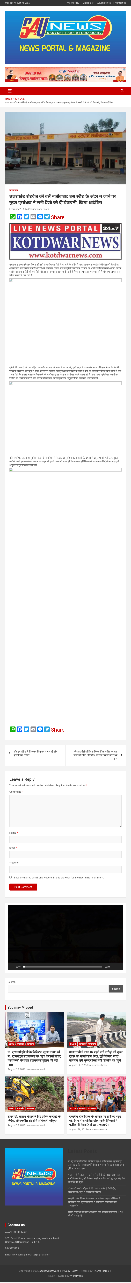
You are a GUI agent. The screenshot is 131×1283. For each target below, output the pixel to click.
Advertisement (104, 3)
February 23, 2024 (19, 209)
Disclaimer (88, 3)
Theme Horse (101, 1270)
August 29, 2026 (78, 1129)
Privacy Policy (72, 3)
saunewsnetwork (39, 209)
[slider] (62, 967)
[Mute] (113, 966)
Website (14, 862)
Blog (11, 1044)
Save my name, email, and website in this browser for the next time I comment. (59, 877)
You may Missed (20, 1007)
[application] (65, 937)
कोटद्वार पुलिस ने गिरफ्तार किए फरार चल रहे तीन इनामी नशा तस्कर (35, 753)
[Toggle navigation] (9, 91)
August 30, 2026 (16, 1069)
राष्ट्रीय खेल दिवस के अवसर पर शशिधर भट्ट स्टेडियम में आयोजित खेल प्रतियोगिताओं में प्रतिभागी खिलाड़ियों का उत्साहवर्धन (95, 1121)
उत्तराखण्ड (13, 190)
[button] (65, 937)
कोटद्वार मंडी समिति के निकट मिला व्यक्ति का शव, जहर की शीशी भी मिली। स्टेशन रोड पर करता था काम (95, 755)
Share (57, 217)
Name (13, 832)
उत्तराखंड (20, 1044)
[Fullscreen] (119, 966)
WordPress (76, 1275)
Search (12, 981)
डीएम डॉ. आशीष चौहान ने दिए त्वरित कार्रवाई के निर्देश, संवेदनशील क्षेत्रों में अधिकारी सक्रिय (34, 1119)
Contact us (120, 3)
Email (13, 847)
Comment (16, 791)
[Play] (12, 966)
